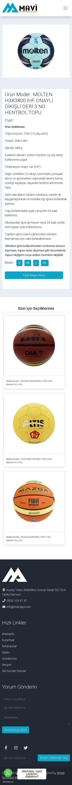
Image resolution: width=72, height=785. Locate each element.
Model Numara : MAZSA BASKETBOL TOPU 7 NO (28, 537)
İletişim (7, 664)
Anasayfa (8, 634)
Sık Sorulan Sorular (14, 671)
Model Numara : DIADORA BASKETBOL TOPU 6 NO (29, 381)
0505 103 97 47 (17, 600)
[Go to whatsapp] (8, 773)
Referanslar (9, 646)
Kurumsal (8, 640)
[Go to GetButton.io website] (8, 781)
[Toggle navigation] (65, 8)
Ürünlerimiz (9, 658)
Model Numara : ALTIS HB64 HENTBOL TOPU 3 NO (29, 459)
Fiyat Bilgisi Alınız (34, 275)
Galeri (6, 652)
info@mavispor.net (19, 607)
